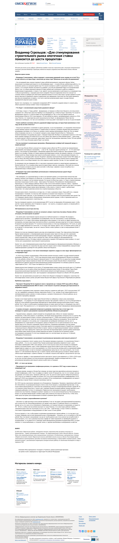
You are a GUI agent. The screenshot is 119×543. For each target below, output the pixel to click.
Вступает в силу (74, 18)
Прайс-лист (82, 525)
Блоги (47, 18)
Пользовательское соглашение (94, 519)
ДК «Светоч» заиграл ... (71, 478)
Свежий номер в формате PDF (93, 39)
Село (60, 38)
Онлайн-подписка (91, 43)
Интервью (40, 18)
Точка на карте (74, 49)
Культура (70, 14)
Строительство (62, 40)
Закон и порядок (74, 42)
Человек (42, 14)
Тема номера (50, 38)
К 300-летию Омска (63, 47)
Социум (52, 469)
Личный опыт (86, 18)
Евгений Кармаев (56, 63)
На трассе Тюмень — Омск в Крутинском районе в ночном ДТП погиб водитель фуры (96, 107)
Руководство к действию (59, 18)
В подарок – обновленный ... (21, 499)
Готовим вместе (97, 18)
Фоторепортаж (72, 469)
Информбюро (50, 43)
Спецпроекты (73, 47)
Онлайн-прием (21, 18)
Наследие (61, 44)
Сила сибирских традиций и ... (21, 478)
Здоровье (61, 49)
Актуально (73, 46)
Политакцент (50, 49)
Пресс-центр (92, 516)
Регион (18, 14)
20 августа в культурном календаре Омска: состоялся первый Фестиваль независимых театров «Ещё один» (96, 142)
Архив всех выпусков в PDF (93, 45)
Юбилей (19, 491)
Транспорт (51, 14)
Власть (25, 14)
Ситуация (73, 38)
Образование (73, 40)
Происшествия (61, 14)
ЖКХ (72, 44)
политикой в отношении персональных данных (51, 540)
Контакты (81, 521)
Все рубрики (82, 523)
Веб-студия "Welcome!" (20, 540)
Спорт (78, 14)
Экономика (34, 14)
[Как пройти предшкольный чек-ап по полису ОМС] (93, 157)
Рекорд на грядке (56, 474)
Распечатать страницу (75, 457)
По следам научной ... (39, 476)
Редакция (81, 519)
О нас (80, 516)
